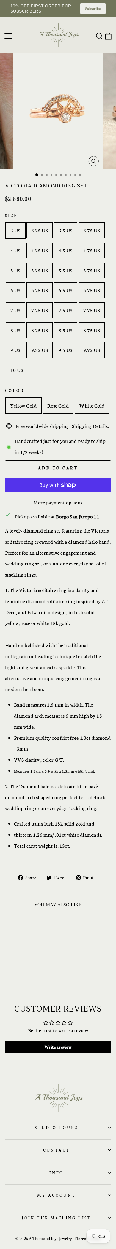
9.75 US (91, 349)
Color (14, 390)
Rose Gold (58, 405)
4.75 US (91, 250)
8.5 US (66, 330)
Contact (56, 1149)
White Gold (92, 405)
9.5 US (66, 349)
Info (56, 1172)
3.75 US (91, 230)
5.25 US (39, 270)
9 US (15, 349)
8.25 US (39, 330)
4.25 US (39, 250)
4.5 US (66, 250)
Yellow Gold (23, 405)
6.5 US (66, 289)
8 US (15, 330)
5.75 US (91, 270)
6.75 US (91, 289)
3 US (15, 230)
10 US (16, 369)
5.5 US (66, 270)
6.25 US (39, 289)
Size (11, 215)
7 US (15, 309)
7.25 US (39, 309)
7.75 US (91, 309)
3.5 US (66, 230)
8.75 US (91, 330)
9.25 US (39, 349)
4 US (15, 250)
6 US (15, 289)
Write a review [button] (58, 1047)
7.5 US (66, 309)
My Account (56, 1195)
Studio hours (56, 1127)
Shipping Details (90, 425)
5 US (15, 270)
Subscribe (93, 8)
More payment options (57, 502)
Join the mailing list (56, 1217)
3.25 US (39, 230)
